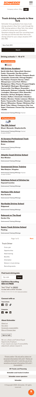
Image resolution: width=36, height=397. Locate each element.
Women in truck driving (11, 263)
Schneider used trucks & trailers (18, 373)
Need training (8, 254)
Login (26, 9)
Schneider (18, 380)
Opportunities (8, 250)
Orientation (7, 260)
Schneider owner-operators (18, 376)
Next (31, 238)
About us (4, 323)
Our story (4, 326)
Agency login (6, 335)
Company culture (12, 9)
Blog (20, 9)
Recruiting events (10, 266)
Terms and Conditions (22, 291)
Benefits (7, 257)
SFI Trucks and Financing (18, 369)
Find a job (7, 247)
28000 (15, 287)
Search (18, 50)
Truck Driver (7, 243)
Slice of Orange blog (8, 330)
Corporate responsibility (9, 328)
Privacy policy (9, 356)
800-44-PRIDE (7, 284)
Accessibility (18, 365)
